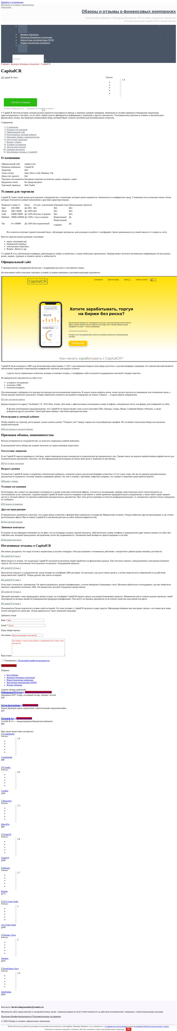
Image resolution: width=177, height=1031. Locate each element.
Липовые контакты (16, 149)
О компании (12, 127)
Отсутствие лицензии (17, 139)
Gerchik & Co (7, 719)
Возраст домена (14, 142)
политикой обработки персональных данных (151, 1026)
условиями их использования (115, 1026)
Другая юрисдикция (16, 147)
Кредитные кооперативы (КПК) (22, 682)
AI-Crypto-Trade (8, 925)
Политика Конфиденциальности (16, 1016)
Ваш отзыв (6, 655)
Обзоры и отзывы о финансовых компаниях (129, 11)
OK (128, 1029)
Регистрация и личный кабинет (22, 134)
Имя (4, 620)
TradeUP (5, 858)
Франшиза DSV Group (11, 692)
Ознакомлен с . (27, 660)
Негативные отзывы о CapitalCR (22, 152)
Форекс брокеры (14, 685)
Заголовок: (6, 635)
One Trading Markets (10, 705)
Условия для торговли (17, 129)
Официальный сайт (16, 132)
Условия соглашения (16, 144)
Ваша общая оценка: (10, 630)
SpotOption (6, 992)
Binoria (4, 891)
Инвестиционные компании (35, 42)
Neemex (4, 958)
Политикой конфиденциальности (34, 660)
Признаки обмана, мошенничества (23, 137)
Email (4, 625)
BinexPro (5, 824)
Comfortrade (6, 757)
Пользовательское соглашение (46, 1016)
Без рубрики (12, 675)
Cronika (4, 791)
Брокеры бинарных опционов (21, 677)
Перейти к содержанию (12, 2)
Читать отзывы (20, 102)
